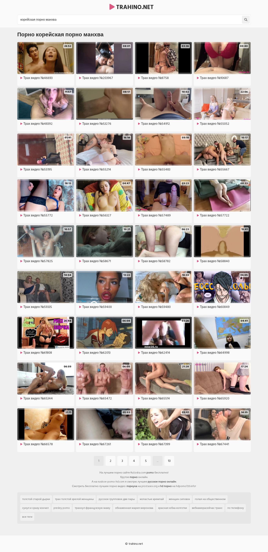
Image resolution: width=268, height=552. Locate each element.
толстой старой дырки (36, 499)
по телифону (235, 508)
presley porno (62, 508)
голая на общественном (210, 499)
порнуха (132, 486)
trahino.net (134, 7)
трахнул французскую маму (92, 508)
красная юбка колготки (172, 508)
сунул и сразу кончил (35, 508)
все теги (27, 516)
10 (169, 460)
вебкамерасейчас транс (207, 508)
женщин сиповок (179, 499)
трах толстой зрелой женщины (74, 499)
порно (134, 477)
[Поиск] (246, 20)
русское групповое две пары (117, 499)
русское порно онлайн (162, 481)
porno (150, 472)
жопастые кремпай (152, 499)
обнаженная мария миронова (134, 508)
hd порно (166, 486)
